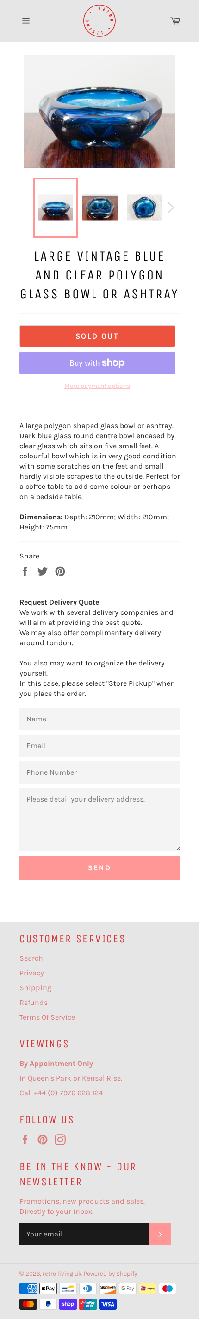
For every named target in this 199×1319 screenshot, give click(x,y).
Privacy (31, 972)
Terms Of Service (47, 1017)
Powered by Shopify (110, 1273)
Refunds (33, 1002)
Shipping (35, 987)
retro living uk (62, 1273)
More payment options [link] (97, 386)
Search (31, 958)
